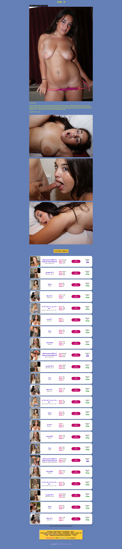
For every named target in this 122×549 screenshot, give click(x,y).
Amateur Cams (47, 534)
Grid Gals (54, 534)
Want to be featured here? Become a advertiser (61, 526)
